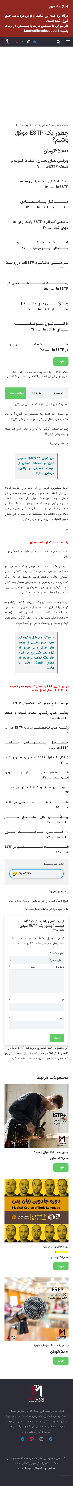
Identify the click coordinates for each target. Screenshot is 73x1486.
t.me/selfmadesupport (41, 31)
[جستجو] (58, 42)
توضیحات (58, 393)
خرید (61, 361)
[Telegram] (35, 42)
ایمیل (36, 1018)
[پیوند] (6, 42)
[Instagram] (29, 42)
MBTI (22, 372)
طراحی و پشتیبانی (44, 1468)
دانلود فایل (15, 393)
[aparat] (17, 42)
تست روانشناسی (38, 376)
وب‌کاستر (24, 1468)
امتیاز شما (57, 953)
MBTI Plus (55, 372)
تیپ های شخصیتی (17, 376)
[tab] (58, 393)
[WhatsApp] (23, 42)
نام (36, 1000)
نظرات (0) (37, 393)
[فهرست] (68, 42)
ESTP (15, 372)
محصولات (56, 125)
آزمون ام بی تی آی (58, 376)
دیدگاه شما (36, 966)
